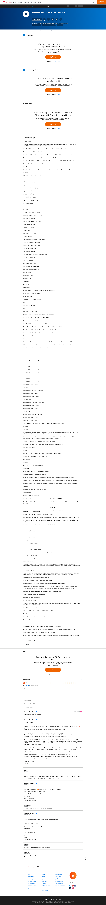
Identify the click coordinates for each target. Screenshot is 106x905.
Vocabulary (26, 2)
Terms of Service (65, 902)
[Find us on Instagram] (73, 888)
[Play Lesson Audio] (26, 14)
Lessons (20, 2)
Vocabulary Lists (31, 879)
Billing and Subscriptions (60, 878)
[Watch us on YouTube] (73, 886)
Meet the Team (44, 878)
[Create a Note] (52, 19)
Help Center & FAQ (59, 874)
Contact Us (57, 886)
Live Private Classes (32, 881)
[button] (89, 2)
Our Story (43, 876)
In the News (44, 883)
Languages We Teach (46, 885)
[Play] (24, 70)
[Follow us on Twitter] (70, 886)
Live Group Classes (31, 883)
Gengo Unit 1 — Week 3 (64, 23)
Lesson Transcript (58, 30)
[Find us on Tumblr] (70, 888)
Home (29, 874)
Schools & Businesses (46, 886)
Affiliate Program (45, 890)
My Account (57, 879)
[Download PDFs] (56, 19)
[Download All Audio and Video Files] (60, 19)
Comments (79, 30)
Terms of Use (73, 901)
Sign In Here (57, 61)
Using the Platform (59, 881)
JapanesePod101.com (60, 901)
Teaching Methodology (59, 883)
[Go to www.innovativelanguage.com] (53, 899)
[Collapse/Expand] (53, 679)
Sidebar (81, 6)
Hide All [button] (27, 644)
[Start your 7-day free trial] (73, 875)
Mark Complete (36, 19)
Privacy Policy (67, 901)
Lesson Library (25, 6)
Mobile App (30, 888)
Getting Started (58, 876)
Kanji (68, 30)
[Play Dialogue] (24, 35)
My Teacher (33, 2)
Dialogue (27, 30)
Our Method (44, 874)
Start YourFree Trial (101, 2)
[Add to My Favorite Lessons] (48, 19)
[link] (68, 6)
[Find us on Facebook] (75, 886)
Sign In (94, 2)
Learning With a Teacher (60, 885)
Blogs (43, 888)
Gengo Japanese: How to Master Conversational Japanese (48, 23)
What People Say (45, 879)
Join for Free (53, 57)
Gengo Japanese (32, 6)
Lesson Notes (48, 30)
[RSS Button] (24, 683)
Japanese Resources (32, 885)
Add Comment (29, 707)
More (39, 2)
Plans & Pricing (44, 881)
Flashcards (30, 878)
